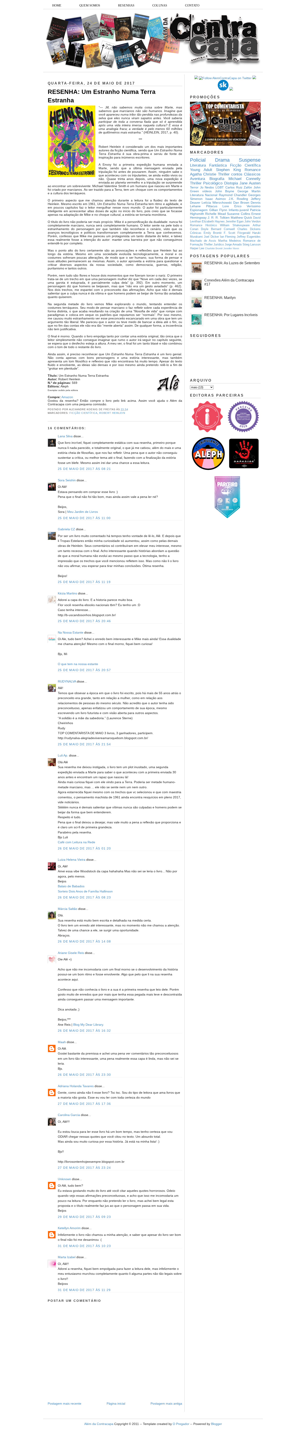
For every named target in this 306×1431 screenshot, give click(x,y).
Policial (198, 160)
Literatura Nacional (203, 195)
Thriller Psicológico (206, 183)
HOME (56, 5)
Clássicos (252, 174)
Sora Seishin (67, 480)
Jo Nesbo (207, 187)
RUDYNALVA (67, 681)
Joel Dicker (211, 236)
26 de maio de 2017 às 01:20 (84, 848)
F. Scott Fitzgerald (237, 233)
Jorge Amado (233, 244)
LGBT (219, 187)
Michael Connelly (244, 179)
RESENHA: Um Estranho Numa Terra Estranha (101, 96)
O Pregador (181, 1424)
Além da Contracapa (98, 1424)
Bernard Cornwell (223, 229)
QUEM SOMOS (89, 5)
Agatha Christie (203, 174)
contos (236, 174)
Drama (222, 160)
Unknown (64, 1179)
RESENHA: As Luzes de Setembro (232, 263)
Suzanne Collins (238, 214)
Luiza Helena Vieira (71, 859)
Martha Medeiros (229, 240)
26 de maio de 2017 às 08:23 (84, 897)
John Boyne (224, 191)
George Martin (249, 191)
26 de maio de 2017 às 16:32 (84, 1030)
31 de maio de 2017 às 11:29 (84, 1290)
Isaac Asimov (215, 199)
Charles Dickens (249, 229)
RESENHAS (126, 5)
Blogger (216, 1424)
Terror (194, 187)
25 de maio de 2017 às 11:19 (84, 582)
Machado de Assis (203, 240)
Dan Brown (241, 202)
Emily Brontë (213, 233)
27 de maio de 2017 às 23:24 (84, 1167)
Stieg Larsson (252, 244)
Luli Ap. (63, 755)
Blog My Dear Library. (88, 1024)
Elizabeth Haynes (213, 221)
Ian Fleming (227, 236)
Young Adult (201, 170)
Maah (62, 1042)
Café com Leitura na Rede (76, 842)
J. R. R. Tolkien (219, 217)
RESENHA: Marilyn (220, 298)
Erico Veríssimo (247, 206)
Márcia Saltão (67, 909)
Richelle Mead (215, 214)
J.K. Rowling (238, 199)
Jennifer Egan (235, 221)
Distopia (231, 183)
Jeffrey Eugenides (249, 236)
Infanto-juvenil (239, 210)
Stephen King (228, 170)
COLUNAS (159, 5)
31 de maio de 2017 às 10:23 (84, 1246)
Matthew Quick (241, 217)
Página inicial (116, 1403)
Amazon (67, 397)
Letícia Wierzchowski (217, 202)
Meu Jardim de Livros (82, 512)
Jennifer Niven (231, 248)
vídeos (207, 191)
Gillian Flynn (218, 210)
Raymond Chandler (233, 195)
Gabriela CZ (66, 529)
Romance (253, 170)
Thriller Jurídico (214, 244)
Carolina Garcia (69, 1115)
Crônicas (195, 233)
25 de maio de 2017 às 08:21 (84, 469)
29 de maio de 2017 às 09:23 (84, 1217)
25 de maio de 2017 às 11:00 (84, 518)
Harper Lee (197, 248)
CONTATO (192, 5)
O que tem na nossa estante (78, 664)
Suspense (250, 160)
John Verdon (252, 221)
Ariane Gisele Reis (71, 953)
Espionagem (199, 210)
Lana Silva (65, 436)
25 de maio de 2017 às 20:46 (84, 621)
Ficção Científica (83, 413)
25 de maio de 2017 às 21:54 (84, 744)
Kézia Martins (67, 593)
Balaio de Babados (71, 886)
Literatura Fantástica (208, 165)
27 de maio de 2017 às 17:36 (84, 1103)
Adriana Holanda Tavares (76, 1086)
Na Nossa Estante (70, 632)
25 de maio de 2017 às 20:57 (84, 670)
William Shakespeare (235, 225)
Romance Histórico (203, 225)
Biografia (216, 179)
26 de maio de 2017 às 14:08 (84, 941)
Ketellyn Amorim (69, 1228)
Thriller (224, 174)
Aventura (197, 179)
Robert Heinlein (112, 413)
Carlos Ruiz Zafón (238, 187)
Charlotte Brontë (214, 248)
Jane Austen (250, 183)
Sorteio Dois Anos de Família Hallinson (85, 891)
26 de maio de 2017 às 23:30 (84, 1074)
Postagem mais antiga (166, 1403)
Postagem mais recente (64, 1403)
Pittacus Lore (217, 206)
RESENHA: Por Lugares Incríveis (231, 315)
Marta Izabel (66, 1257)
